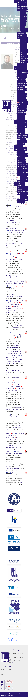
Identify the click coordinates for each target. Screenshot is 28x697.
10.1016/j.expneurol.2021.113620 (15, 277)
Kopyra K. (11, 283)
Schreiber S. (15, 254)
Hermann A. (12, 259)
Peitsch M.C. (9, 306)
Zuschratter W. (15, 252)
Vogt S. (14, 256)
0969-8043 (11, 295)
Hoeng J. (15, 306)
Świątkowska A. (18, 283)
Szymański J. (18, 304)
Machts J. (8, 256)
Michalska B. (11, 303)
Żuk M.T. (14, 287)
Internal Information (7, 669)
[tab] (10, 510)
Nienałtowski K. (16, 205)
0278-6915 (18, 408)
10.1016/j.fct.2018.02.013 (12, 410)
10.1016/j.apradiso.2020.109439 (14, 296)
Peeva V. (8, 252)
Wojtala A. (11, 381)
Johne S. (10, 385)
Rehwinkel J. (10, 232)
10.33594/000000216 (14, 328)
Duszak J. (20, 287)
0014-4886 (8, 275)
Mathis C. (16, 357)
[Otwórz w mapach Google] (8, 685)
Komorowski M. (10, 209)
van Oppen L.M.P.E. (13, 435)
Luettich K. (11, 304)
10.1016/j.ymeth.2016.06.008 (13, 447)
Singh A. (18, 207)
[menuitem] (22, 8)
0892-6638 (16, 345)
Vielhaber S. (20, 259)
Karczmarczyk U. (17, 285)
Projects (14, 555)
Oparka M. (9, 433)
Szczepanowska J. (11, 258)
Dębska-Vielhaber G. (11, 250)
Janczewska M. (10, 281)
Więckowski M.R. (18, 308)
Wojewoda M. (10, 451)
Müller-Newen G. (10, 207)
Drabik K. (16, 353)
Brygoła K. (9, 285)
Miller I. (20, 250)
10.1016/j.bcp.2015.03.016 (13, 468)
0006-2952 (8, 467)
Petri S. (21, 254)
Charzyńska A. (10, 336)
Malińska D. (15, 301)
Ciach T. (8, 289)
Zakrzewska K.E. (16, 230)
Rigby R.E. (18, 228)
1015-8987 (19, 326)
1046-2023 (11, 445)
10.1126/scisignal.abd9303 (13, 222)
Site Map (3, 672)
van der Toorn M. (11, 310)
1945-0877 (11, 220)
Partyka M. (15, 414)
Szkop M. (17, 281)
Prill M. (18, 303)
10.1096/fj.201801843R (12, 347)
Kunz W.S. (8, 261)
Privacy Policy (5, 674)
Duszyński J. (9, 308)
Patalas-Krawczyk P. (11, 355)
